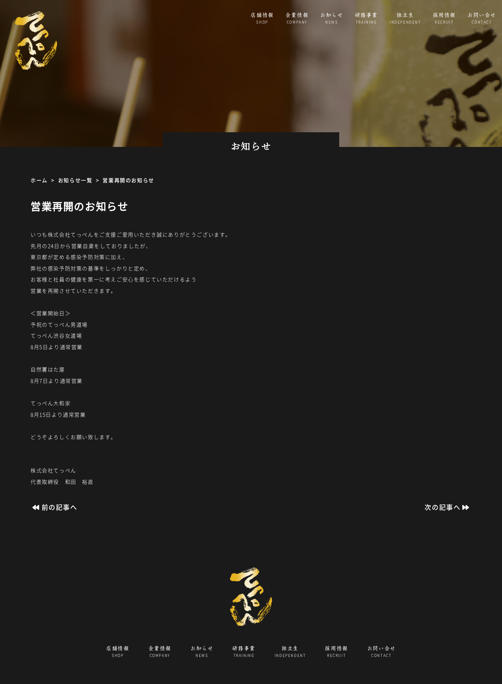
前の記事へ (60, 507)
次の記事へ (442, 507)
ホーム (39, 180)
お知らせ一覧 (75, 180)
